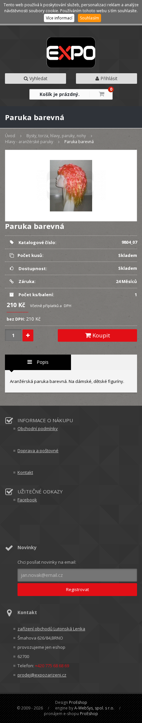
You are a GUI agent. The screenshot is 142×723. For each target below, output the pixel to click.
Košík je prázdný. (60, 94)
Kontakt (25, 472)
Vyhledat (38, 78)
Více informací (59, 18)
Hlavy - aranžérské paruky (29, 141)
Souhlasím (89, 18)
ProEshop (78, 702)
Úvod (10, 136)
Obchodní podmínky (38, 428)
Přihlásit (108, 78)
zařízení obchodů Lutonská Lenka (51, 629)
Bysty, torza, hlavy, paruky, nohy (56, 136)
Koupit (100, 335)
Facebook (27, 500)
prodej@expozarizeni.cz (42, 675)
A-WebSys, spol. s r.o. (94, 708)
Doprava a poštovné (38, 451)
